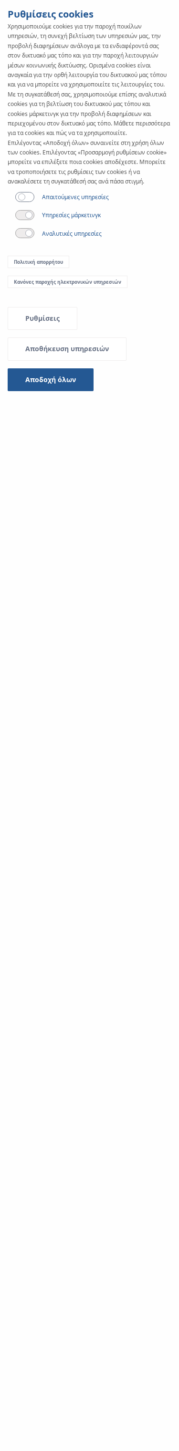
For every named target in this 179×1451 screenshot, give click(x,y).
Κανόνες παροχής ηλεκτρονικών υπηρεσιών (67, 282)
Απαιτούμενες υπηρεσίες (75, 197)
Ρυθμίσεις (42, 318)
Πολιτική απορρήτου (38, 262)
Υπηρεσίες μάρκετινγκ (71, 215)
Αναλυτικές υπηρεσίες (72, 234)
